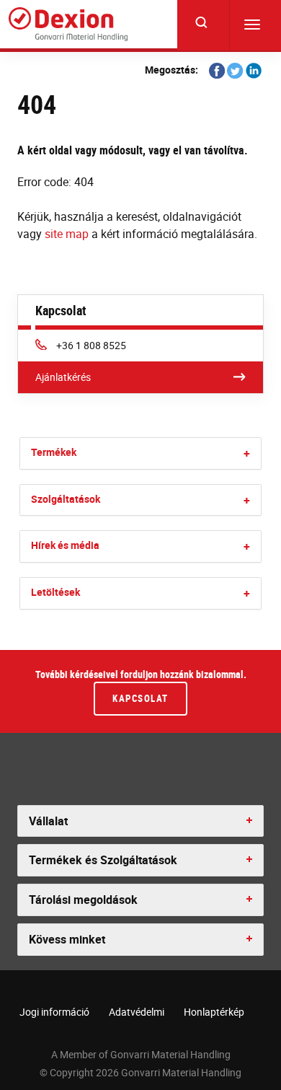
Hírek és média (65, 545)
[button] (247, 453)
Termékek (53, 452)
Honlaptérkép (214, 1012)
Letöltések (55, 592)
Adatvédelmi (136, 1012)
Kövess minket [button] (67, 939)
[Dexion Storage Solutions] (68, 24)
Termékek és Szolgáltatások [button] (103, 860)
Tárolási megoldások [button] (83, 899)
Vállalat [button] (48, 821)
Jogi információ (54, 1012)
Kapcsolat (140, 698)
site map (67, 234)
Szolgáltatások (65, 499)
